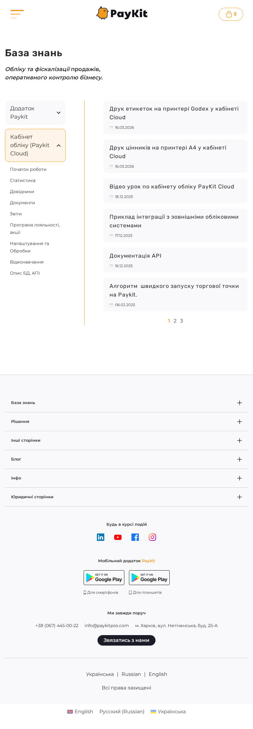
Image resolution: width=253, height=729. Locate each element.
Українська (100, 674)
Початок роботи (28, 169)
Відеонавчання (27, 262)
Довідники (22, 191)
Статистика (22, 180)
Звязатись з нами (126, 640)
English (158, 674)
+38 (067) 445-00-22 (56, 625)
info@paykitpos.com (107, 625)
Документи (22, 202)
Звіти (16, 214)
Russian (131, 674)
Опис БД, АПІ (25, 273)
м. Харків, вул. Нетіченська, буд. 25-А (176, 625)
